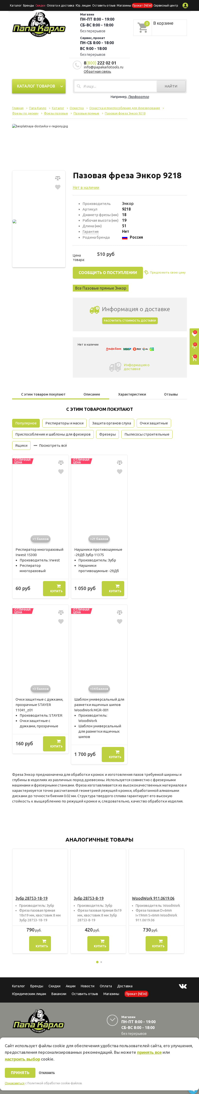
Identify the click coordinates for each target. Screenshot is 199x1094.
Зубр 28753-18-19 (32, 898)
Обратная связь (97, 71)
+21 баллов (99, 539)
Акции (70, 986)
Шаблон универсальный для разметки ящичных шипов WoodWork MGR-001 (99, 704)
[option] (40, 901)
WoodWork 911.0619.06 (153, 898)
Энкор (128, 203)
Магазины (111, 994)
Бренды (28, 5)
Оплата (106, 986)
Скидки (54, 986)
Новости (87, 986)
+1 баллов (40, 539)
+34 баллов (99, 688)
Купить (56, 591)
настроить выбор (22, 1059)
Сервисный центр (166, 5)
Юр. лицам (83, 5)
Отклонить (47, 1072)
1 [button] (97, 962)
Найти (171, 86)
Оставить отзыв (103, 5)
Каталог (16, 5)
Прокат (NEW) (142, 5)
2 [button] (101, 962)
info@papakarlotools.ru (103, 67)
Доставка (125, 986)
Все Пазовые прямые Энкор (100, 288)
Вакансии (58, 994)
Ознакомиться (15, 1083)
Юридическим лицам (29, 994)
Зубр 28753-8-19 (89, 898)
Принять (20, 1072)
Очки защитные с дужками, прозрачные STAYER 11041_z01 (39, 704)
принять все (149, 1052)
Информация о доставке (136, 367)
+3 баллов (40, 688)
